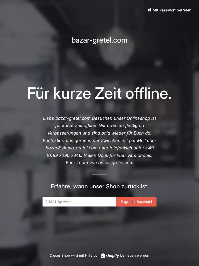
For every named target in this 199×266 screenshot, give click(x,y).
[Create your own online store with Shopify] (110, 255)
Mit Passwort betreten (171, 10)
